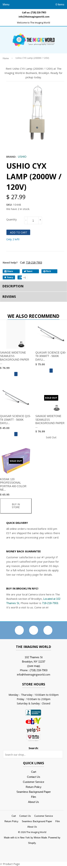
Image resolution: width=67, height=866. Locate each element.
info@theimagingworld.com (34, 16)
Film (33, 796)
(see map (33, 665)
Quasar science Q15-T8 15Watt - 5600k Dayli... (15, 420)
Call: (30, 262)
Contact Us (33, 776)
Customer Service (33, 781)
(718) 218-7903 (38, 12)
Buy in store (16, 506)
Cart (33, 771)
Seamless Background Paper (33, 791)
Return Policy (33, 786)
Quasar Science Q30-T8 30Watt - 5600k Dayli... (50, 356)
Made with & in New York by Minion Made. (26, 837)
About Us (33, 801)
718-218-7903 (50, 603)
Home (6, 58)
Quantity (11, 219)
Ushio (22, 156)
